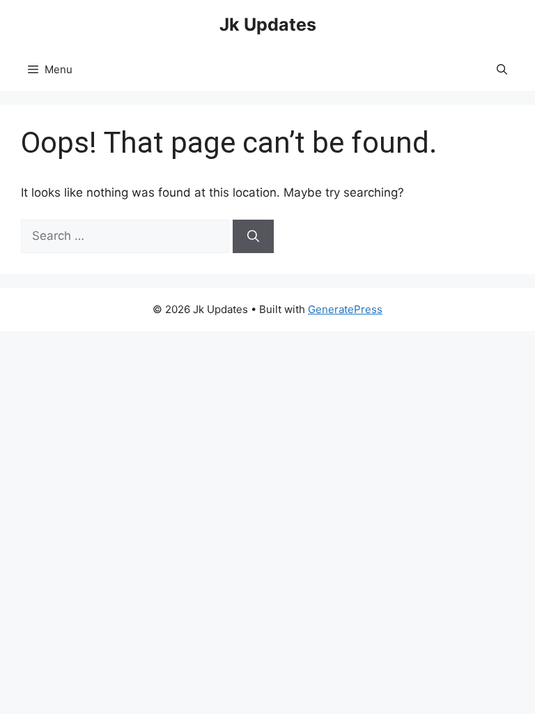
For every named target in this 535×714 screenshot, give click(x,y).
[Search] (253, 236)
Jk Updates (267, 24)
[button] (502, 70)
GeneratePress (345, 309)
